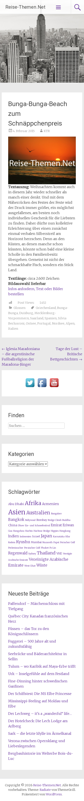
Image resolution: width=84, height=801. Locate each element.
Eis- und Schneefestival (37, 525)
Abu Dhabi (16, 504)
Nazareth (47, 542)
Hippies (55, 531)
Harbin (29, 531)
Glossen (19, 308)
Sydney (32, 553)
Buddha (66, 520)
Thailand (46, 553)
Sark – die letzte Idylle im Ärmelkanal (39, 733)
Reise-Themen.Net (25, 7)
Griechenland (46, 308)
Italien (13, 329)
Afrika (33, 503)
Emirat (56, 525)
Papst (56, 542)
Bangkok (16, 519)
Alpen (70, 323)
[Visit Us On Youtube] (54, 387)
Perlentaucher (15, 547)
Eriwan (68, 525)
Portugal (44, 323)
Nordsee (58, 323)
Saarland (36, 318)
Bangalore (56, 513)
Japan (46, 535)
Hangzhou (18, 531)
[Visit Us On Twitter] (30, 387)
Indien (13, 536)
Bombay (41, 520)
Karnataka (59, 536)
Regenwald (17, 553)
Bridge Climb (54, 520)
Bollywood (30, 520)
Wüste (41, 565)
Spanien (51, 318)
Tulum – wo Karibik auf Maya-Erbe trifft (42, 666)
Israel (36, 536)
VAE (59, 553)
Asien (16, 512)
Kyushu (23, 541)
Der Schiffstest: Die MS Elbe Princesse (40, 693)
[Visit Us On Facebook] (42, 387)
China (12, 525)
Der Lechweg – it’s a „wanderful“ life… (40, 713)
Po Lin (53, 547)
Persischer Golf (32, 547)
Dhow (21, 525)
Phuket (45, 547)
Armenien (50, 504)
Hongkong (64, 531)
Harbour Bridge (42, 531)
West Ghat (30, 565)
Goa (10, 531)
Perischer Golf (67, 542)
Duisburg (26, 313)
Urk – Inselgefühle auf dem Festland (38, 674)
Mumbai (36, 542)
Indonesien (25, 536)
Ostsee (31, 323)
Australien (38, 513)
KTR (47, 131)
